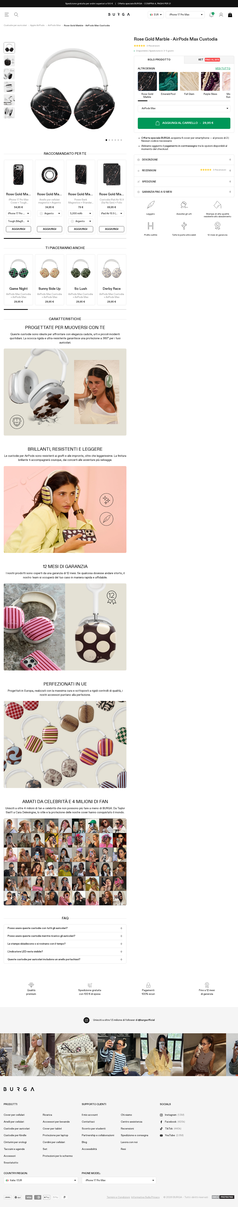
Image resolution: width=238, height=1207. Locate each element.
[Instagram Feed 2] (161, 1054)
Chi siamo (126, 1115)
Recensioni (127, 1128)
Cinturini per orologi (15, 1142)
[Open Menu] (7, 15)
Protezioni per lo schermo (58, 1156)
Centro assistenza (131, 1122)
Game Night (18, 288)
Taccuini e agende (14, 1149)
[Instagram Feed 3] (204, 1054)
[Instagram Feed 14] (76, 1054)
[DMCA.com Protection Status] (223, 1197)
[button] (147, 46)
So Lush (80, 288)
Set (208, 60)
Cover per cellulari (14, 1115)
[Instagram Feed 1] (119, 1054)
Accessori (10, 1156)
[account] (221, 15)
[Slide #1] (109, 140)
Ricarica (47, 1115)
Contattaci (88, 1122)
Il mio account (90, 1115)
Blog (84, 1142)
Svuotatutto (11, 1162)
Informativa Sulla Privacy (145, 1197)
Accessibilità (89, 1149)
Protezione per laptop (55, 1135)
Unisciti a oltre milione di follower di (124, 1020)
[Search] (16, 15)
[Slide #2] (112, 140)
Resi (123, 1149)
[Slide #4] (118, 140)
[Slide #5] (121, 140)
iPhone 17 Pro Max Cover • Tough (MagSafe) (18, 202)
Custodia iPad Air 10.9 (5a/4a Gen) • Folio (112, 201)
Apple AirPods (37, 25)
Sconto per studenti (94, 1128)
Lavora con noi (129, 1142)
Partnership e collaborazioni (98, 1135)
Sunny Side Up (49, 288)
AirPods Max (54, 25)
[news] (211, 15)
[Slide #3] (115, 140)
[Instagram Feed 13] (33, 1054)
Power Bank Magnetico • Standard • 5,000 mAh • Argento (80, 202)
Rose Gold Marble (20, 194)
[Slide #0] (106, 140)
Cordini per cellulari (54, 1142)
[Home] (119, 14)
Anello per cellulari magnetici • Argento (49, 201)
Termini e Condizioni (118, 1197)
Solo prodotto (159, 60)
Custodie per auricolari (15, 25)
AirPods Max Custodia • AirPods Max (18, 295)
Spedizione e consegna (134, 1135)
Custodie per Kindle (15, 1135)
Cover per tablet (52, 1128)
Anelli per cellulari (14, 1122)
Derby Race (112, 288)
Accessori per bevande (56, 1122)
